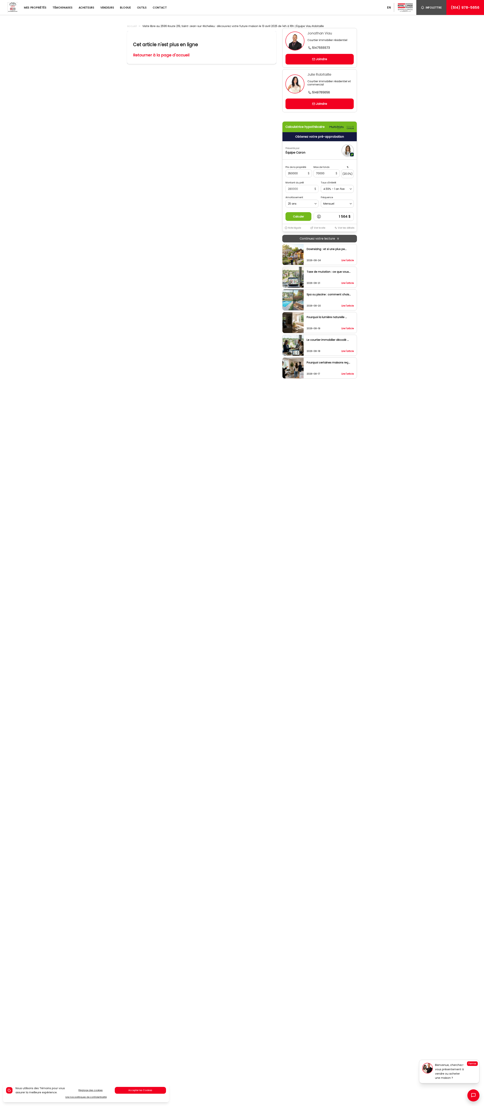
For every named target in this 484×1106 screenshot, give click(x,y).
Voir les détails (346, 227)
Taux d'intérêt (328, 182)
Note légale (294, 227)
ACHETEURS (86, 7)
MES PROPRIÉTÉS (35, 7)
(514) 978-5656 (465, 7)
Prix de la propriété (295, 167)
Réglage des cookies (90, 1090)
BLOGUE (125, 7)
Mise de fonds (321, 167)
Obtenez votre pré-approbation (319, 136)
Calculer (298, 216)
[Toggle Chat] (473, 1095)
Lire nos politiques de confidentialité (86, 1097)
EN (389, 7)
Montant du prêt (294, 182)
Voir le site (319, 227)
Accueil (132, 26)
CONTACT (160, 7)
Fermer (472, 1063)
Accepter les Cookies (140, 1090)
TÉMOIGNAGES (63, 7)
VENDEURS (107, 7)
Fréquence (327, 197)
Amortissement (294, 197)
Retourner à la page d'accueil (161, 55)
